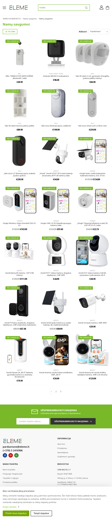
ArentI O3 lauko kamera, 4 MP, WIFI (92, 323)
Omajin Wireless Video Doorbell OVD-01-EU (19, 224)
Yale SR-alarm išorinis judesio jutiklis (19, 125)
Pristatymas (62, 448)
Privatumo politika (10, 482)
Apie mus (61, 444)
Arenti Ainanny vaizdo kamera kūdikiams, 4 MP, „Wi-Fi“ (56, 373)
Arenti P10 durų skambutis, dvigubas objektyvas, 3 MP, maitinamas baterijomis (19, 324)
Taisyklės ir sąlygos (11, 478)
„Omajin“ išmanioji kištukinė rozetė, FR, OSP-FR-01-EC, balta (92, 224)
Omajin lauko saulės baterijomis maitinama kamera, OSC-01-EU (92, 174)
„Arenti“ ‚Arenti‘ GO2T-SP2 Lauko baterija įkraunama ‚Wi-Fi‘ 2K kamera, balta (56, 174)
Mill (19, 73)
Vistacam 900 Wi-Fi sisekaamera (56, 76)
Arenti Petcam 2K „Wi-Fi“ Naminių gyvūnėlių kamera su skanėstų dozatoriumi (19, 374)
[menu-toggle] (4, 7)
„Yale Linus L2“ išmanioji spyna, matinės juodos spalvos (19, 174)
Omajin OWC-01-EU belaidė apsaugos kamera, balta (56, 224)
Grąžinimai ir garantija (66, 456)
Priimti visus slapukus (15, 513)
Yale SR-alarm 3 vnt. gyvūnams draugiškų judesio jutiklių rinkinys (92, 77)
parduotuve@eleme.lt (16, 446)
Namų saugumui (30, 18)
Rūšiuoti (83, 31)
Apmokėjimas (62, 452)
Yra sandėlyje (13, 41)
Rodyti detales (10, 506)
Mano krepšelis (9, 469)
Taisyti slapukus (41, 513)
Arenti (56, 171)
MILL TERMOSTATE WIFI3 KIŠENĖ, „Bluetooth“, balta (19, 77)
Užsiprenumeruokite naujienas (71, 421)
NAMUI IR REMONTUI (12, 18)
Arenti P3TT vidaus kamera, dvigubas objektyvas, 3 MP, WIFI (56, 274)
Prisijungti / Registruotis (12, 474)
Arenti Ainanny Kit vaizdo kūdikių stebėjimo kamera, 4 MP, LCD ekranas (92, 373)
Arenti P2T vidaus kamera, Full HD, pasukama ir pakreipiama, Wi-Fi (92, 274)
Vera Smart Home (56, 73)
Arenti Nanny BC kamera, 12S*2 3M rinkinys (19, 274)
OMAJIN (92, 171)
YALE (92, 73)
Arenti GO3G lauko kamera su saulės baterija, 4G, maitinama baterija (56, 324)
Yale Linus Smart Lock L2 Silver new (92, 125)
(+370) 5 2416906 (13, 450)
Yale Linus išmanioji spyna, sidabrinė (56, 125)
